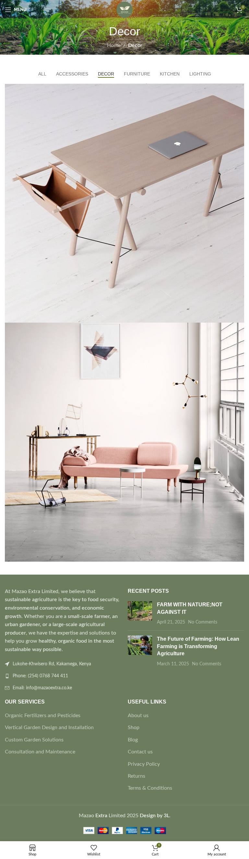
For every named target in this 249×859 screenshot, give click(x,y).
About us (138, 715)
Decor (135, 45)
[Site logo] (124, 9)
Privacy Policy (144, 764)
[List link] (63, 676)
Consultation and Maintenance (40, 751)
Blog (133, 739)
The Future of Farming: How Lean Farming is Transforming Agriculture (198, 646)
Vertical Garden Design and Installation (49, 727)
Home (114, 45)
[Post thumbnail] (140, 613)
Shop (133, 727)
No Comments (202, 622)
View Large (238, 89)
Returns (136, 776)
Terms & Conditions (150, 788)
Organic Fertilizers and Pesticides (42, 715)
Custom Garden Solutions (34, 739)
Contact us (140, 751)
